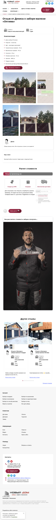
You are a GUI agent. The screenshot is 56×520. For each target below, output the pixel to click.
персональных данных (42, 195)
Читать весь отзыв (10, 377)
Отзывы (5, 11)
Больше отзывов (47, 383)
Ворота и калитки (7, 403)
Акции (4, 445)
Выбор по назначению (28, 396)
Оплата (24, 414)
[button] (22, 380)
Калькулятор (14, 8)
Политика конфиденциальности (11, 512)
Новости (24, 429)
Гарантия (24, 416)
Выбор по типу (26, 401)
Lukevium (15, 510)
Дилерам (5, 416)
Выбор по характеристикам (29, 399)
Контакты (5, 434)
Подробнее (14, 517)
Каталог (5, 8)
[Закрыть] (23, 513)
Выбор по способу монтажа (10, 401)
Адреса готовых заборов (28, 8)
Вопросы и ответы (27, 445)
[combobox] (38, 191)
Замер (4, 419)
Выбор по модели (7, 396)
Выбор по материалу (8, 399)
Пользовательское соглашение (11, 514)
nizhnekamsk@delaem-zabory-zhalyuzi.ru (18, 478)
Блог (4, 429)
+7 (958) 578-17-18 (49, 1)
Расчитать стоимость (14, 67)
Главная (5, 14)
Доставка (5, 414)
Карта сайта (25, 434)
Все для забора (26, 403)
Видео (4, 432)
